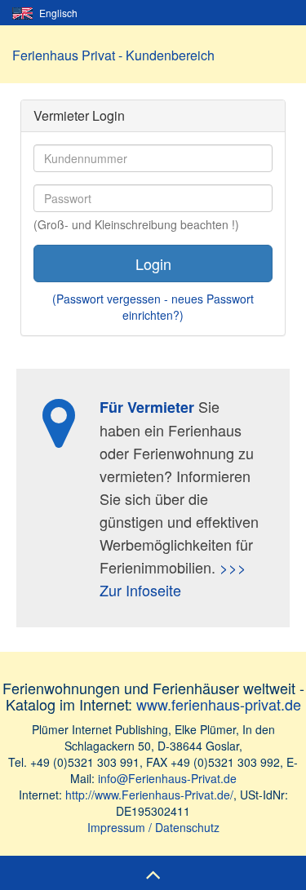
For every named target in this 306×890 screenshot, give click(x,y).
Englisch (57, 13)
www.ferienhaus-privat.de (218, 704)
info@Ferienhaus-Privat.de (167, 778)
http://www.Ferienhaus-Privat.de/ (149, 794)
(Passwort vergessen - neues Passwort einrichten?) (153, 306)
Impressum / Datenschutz (153, 827)
